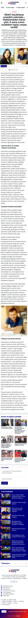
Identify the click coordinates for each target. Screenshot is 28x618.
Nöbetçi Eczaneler (8, 586)
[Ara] (25, 3)
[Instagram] (17, 581)
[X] (14, 581)
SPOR (15, 601)
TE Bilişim (18, 616)
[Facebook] (11, 581)
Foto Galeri (10, 7)
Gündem (14, 12)
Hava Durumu (6, 587)
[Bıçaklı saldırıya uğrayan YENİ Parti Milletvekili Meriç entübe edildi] (7, 439)
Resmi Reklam (6, 604)
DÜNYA (4, 603)
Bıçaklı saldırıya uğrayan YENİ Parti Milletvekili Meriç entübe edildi (6, 445)
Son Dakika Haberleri (8, 594)
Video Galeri (21, 7)
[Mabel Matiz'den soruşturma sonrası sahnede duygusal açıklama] (21, 453)
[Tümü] (26, 563)
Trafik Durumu (6, 589)
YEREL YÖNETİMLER (6, 601)
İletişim (10, 603)
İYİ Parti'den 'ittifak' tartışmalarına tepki (7, 427)
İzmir (2, 7)
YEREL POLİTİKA (12, 599)
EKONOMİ (21, 601)
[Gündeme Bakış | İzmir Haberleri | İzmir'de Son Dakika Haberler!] (13, 2)
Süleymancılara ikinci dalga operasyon (20, 444)
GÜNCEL (4, 599)
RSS (4, 611)
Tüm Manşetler (7, 592)
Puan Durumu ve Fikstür (9, 591)
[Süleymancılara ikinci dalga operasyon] (21, 439)
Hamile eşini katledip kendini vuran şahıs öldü (7, 459)
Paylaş (4, 66)
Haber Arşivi (6, 595)
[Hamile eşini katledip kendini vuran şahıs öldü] (7, 453)
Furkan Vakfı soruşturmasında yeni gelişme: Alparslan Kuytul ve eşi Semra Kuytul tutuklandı (20, 430)
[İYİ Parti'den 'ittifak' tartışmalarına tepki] (7, 422)
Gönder (4, 483)
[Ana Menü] (1, 3)
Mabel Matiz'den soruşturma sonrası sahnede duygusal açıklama (20, 459)
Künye (16, 603)
